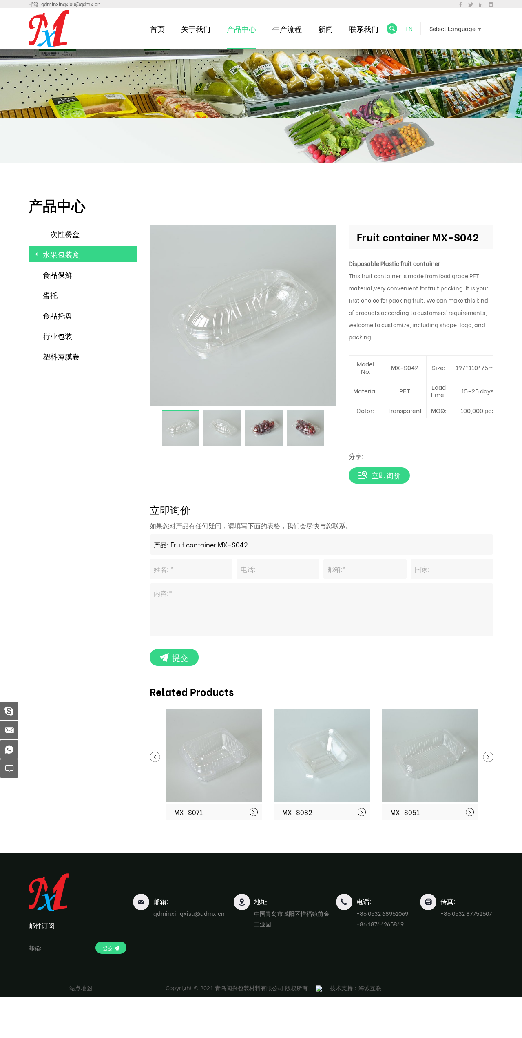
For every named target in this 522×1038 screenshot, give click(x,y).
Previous (155, 757)
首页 (157, 28)
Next (488, 757)
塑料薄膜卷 (61, 356)
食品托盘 (57, 315)
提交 (180, 657)
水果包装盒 (61, 253)
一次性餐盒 (61, 233)
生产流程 (287, 28)
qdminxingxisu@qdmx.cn (70, 3)
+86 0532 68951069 (382, 913)
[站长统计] (319, 988)
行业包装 (57, 335)
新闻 (325, 28)
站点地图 (80, 988)
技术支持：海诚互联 (355, 988)
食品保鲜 (57, 274)
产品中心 (241, 28)
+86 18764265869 (380, 924)
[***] (9, 711)
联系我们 (363, 28)
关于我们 (195, 28)
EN (409, 28)
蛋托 (50, 294)
